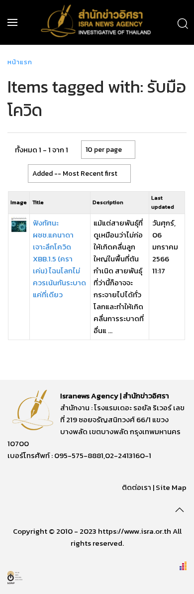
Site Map (171, 487)
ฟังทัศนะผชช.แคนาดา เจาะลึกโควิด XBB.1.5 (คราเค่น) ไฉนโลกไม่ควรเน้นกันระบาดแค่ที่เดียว (59, 258)
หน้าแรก (19, 62)
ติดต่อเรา (136, 487)
